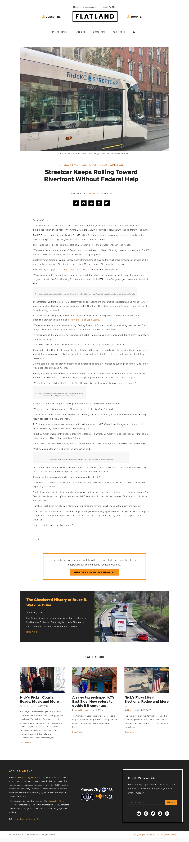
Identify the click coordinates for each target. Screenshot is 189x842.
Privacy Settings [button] (138, 835)
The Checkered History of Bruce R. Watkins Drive (56, 602)
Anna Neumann (82, 710)
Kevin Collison (95, 193)
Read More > (25, 742)
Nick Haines (28, 706)
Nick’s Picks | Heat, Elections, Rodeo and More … (146, 701)
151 (64, 269)
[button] (69, 32)
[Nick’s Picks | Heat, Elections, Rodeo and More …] (146, 680)
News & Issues (88, 164)
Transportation (111, 164)
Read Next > (32, 631)
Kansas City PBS (27, 777)
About (80, 32)
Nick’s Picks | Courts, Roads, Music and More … (41, 699)
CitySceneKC (68, 164)
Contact (99, 32)
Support (119, 32)
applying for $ (56, 269)
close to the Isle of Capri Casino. (84, 319)
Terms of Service (171, 835)
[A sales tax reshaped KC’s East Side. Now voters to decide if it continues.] (94, 680)
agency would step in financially (125, 305)
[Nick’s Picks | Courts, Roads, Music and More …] (42, 680)
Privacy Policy (149, 835)
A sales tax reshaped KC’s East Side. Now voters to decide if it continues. (93, 701)
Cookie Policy (160, 835)
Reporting (59, 32)
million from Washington (78, 269)
